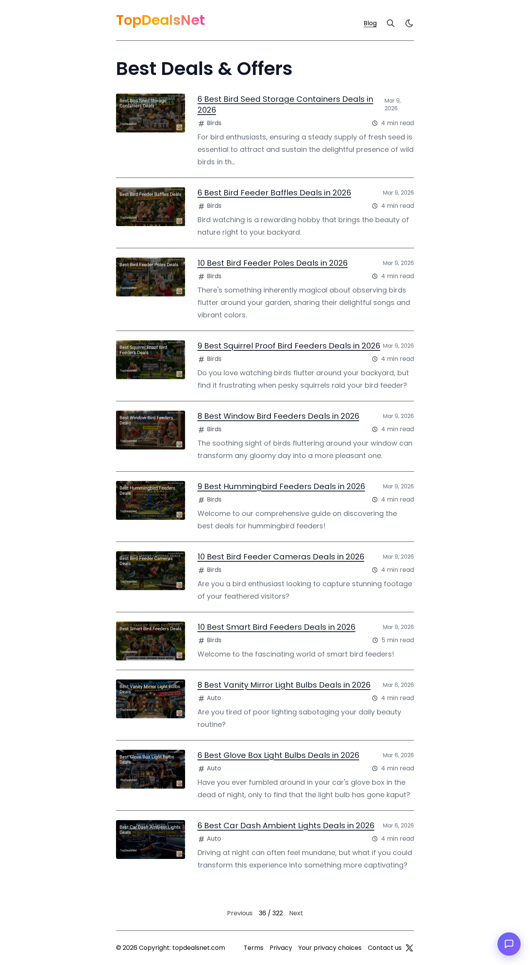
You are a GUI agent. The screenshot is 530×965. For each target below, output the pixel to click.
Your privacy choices (330, 947)
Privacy (281, 947)
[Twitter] (409, 948)
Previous (240, 913)
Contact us (385, 947)
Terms (253, 947)
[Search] (390, 23)
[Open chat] (509, 944)
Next (296, 913)
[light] (409, 23)
